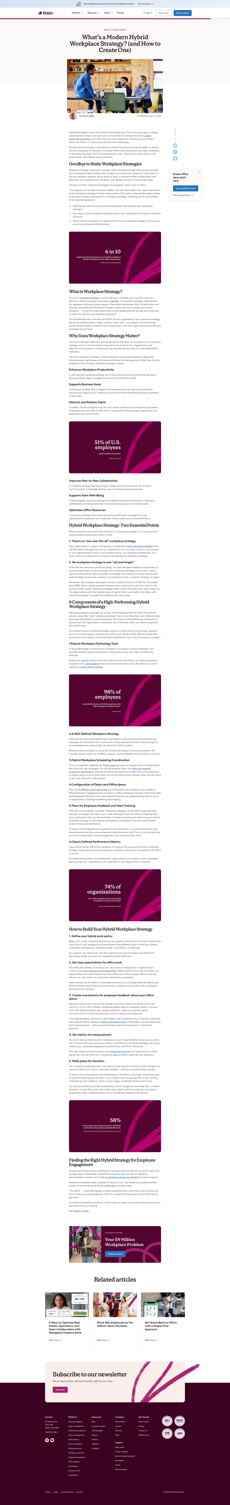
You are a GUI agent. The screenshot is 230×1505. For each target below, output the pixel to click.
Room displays (74, 1462)
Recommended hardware (125, 1456)
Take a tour (163, 13)
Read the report (115, 1254)
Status (117, 1465)
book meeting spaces (92, 667)
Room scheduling (75, 1444)
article (107, 1185)
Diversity (118, 1431)
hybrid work (109, 765)
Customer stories (98, 1426)
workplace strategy (90, 298)
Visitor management (76, 1435)
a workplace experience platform (122, 1177)
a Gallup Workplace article (113, 1022)
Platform (72, 1417)
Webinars (95, 1444)
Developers (119, 1461)
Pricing (141, 1426)
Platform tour (144, 1435)
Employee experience (76, 1457)
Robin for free (82, 1211)
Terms (56, 1492)
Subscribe (60, 1390)
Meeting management (77, 1431)
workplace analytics (120, 1051)
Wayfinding (72, 1466)
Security (79, 1492)
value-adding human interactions (99, 971)
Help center (120, 1447)
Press (117, 1435)
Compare (95, 1448)
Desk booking (92, 663)
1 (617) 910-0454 (51, 1432)
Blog (107, 30)
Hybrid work (119, 30)
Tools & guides (97, 1431)
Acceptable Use (67, 1492)
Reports (95, 1435)
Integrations (73, 1475)
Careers (118, 1426)
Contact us (143, 1431)
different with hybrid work (94, 789)
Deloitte (115, 301)
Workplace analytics (76, 1453)
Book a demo (183, 13)
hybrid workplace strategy (139, 546)
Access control (74, 1471)
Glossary (95, 1440)
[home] (45, 13)
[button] (77, 13)
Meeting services (75, 1448)
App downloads (121, 1469)
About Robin (120, 1422)
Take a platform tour (185, 188)
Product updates (121, 1452)
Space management (76, 1426)
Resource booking (75, 1422)
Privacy (48, 1492)
